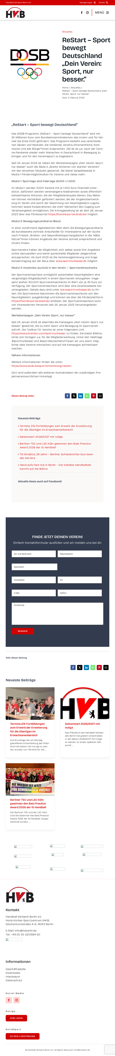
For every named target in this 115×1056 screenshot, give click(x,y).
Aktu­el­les (67, 31)
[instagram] (87, 12)
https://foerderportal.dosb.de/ (67, 214)
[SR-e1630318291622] (30, 688)
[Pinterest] (93, 396)
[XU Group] (57, 868)
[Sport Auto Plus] (92, 870)
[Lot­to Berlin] (57, 845)
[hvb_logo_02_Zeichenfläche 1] (15, 8)
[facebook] (81, 12)
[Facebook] (67, 396)
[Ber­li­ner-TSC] (30, 764)
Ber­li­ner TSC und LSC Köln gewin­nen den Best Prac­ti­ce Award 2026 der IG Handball (28, 803)
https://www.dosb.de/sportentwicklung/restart (42, 366)
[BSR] (57, 854)
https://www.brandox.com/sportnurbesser (39, 333)
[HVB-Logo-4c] (84, 688)
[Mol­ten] (23, 846)
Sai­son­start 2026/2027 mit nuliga (41, 436)
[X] (74, 396)
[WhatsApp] (87, 396)
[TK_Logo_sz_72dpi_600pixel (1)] (92, 846)
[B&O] (23, 866)
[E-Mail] (100, 396)
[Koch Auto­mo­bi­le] (23, 856)
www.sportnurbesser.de (71, 261)
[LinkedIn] (80, 396)
